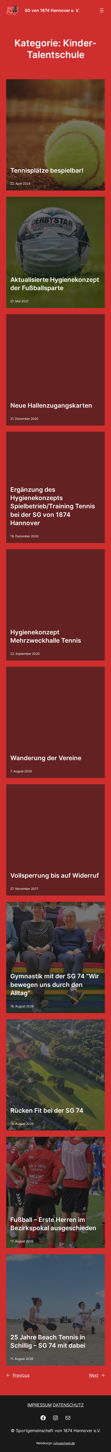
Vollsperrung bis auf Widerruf (54, 875)
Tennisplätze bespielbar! (46, 170)
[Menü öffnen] (102, 10)
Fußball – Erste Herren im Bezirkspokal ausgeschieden (53, 1224)
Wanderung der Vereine (45, 758)
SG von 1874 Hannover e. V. (52, 10)
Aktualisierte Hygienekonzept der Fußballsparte (54, 284)
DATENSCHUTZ (68, 1404)
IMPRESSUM (39, 1404)
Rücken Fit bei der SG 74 (46, 1110)
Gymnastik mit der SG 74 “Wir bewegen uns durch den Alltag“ (54, 984)
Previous (17, 1375)
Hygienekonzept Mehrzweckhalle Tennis (45, 636)
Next (97, 1375)
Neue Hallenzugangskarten (51, 405)
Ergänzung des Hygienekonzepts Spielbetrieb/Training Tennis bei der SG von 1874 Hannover (52, 506)
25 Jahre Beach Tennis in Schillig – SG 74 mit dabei (47, 1341)
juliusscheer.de (64, 1443)
